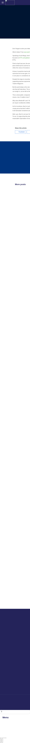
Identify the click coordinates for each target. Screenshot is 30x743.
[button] (20, 132)
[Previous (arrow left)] (0, 741)
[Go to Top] (15, 712)
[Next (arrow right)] (2, 741)
